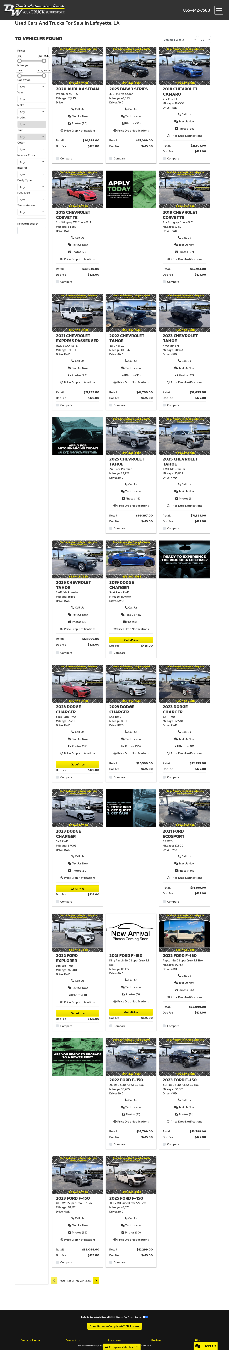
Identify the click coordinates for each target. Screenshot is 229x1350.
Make (20, 105)
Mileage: (61, 98)
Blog (198, 1340)
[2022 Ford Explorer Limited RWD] (77, 932)
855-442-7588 (145, 1345)
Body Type (24, 180)
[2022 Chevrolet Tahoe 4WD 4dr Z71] (131, 312)
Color (21, 142)
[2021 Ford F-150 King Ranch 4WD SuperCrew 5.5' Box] (131, 932)
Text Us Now (79, 116)
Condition (24, 80)
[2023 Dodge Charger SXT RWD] (131, 683)
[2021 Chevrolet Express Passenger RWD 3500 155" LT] (77, 312)
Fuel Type (23, 192)
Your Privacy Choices (133, 1317)
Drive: (59, 102)
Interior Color (26, 155)
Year (20, 92)
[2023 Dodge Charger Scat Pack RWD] (77, 683)
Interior (22, 167)
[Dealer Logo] (49, 10)
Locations (114, 1340)
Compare (66, 158)
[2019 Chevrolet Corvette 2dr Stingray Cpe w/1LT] (184, 189)
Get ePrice (131, 640)
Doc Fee (61, 146)
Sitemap (119, 1317)
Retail (60, 140)
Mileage (22, 65)
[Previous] (54, 1280)
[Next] (96, 1280)
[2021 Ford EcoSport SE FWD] (184, 808)
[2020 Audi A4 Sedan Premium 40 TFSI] (77, 66)
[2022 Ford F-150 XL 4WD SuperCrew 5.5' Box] (131, 1057)
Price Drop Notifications (79, 130)
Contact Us (72, 1340)
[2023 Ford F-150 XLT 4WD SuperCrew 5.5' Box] (184, 1057)
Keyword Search (27, 223)
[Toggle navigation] (218, 10)
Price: (21, 50)
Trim (20, 130)
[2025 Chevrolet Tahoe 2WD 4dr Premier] (131, 436)
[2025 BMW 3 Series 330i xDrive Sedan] (131, 66)
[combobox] (31, 86)
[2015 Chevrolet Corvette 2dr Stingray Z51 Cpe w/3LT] (77, 189)
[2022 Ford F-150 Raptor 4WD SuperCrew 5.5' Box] (184, 932)
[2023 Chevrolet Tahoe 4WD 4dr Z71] (184, 312)
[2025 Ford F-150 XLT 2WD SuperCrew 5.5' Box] (131, 1175)
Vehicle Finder (30, 1340)
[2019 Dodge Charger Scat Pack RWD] (131, 559)
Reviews (156, 1340)
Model (21, 117)
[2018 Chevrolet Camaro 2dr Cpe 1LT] (184, 66)
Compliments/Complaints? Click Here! (115, 1326)
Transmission (26, 205)
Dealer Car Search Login (91, 1317)
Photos (79, 123)
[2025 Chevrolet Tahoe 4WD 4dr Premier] (184, 436)
